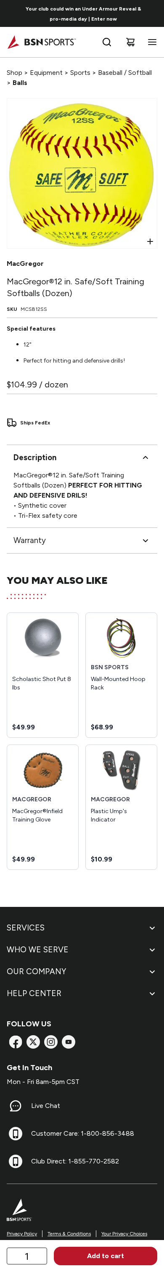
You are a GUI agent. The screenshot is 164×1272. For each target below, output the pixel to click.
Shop (14, 73)
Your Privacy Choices (124, 1234)
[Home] (41, 42)
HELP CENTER (34, 993)
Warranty (29, 540)
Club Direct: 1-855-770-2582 (75, 1161)
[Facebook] (15, 1042)
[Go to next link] (155, 13)
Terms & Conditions (69, 1234)
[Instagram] (51, 1042)
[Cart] (130, 42)
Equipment (46, 73)
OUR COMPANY (36, 971)
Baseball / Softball (125, 73)
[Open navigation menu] (150, 42)
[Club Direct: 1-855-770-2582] (15, 1161)
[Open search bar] (107, 42)
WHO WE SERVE (38, 949)
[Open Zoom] (150, 241)
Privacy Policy (22, 1234)
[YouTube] (68, 1042)
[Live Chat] (15, 1106)
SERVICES (26, 928)
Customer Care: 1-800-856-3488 (82, 1133)
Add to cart (105, 1256)
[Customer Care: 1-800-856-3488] (15, 1133)
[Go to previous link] (12, 13)
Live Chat (45, 1106)
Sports (80, 73)
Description (34, 457)
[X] (33, 1042)
